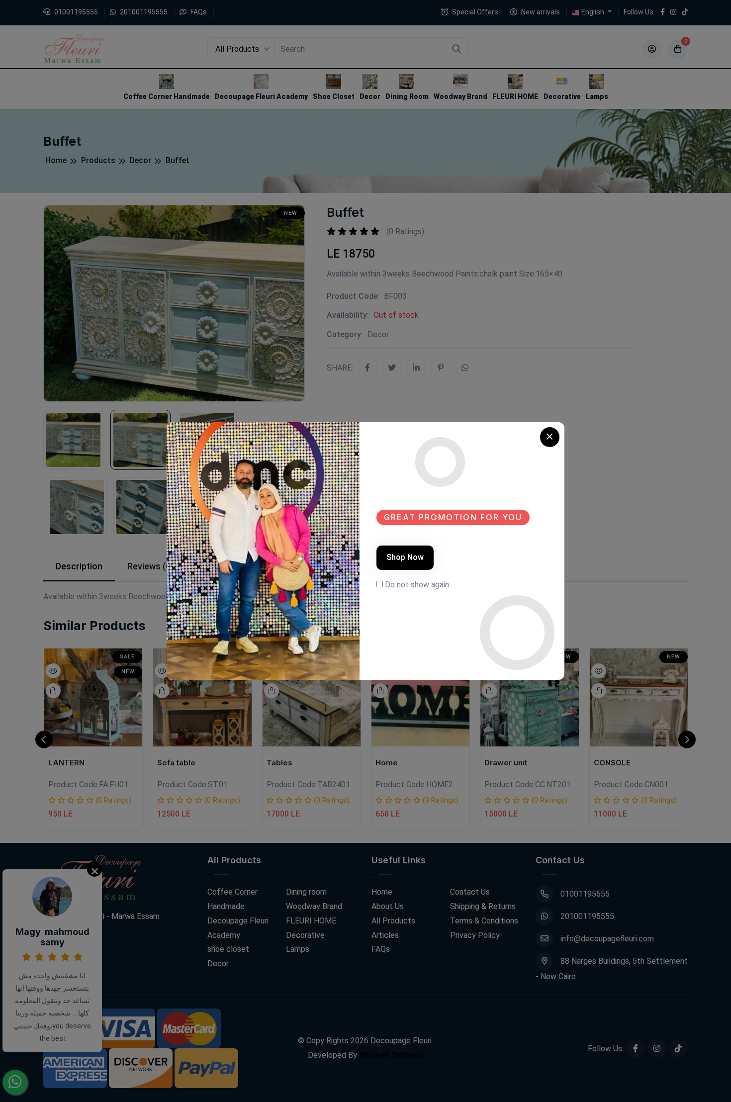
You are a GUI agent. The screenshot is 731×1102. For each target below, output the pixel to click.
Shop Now (405, 557)
